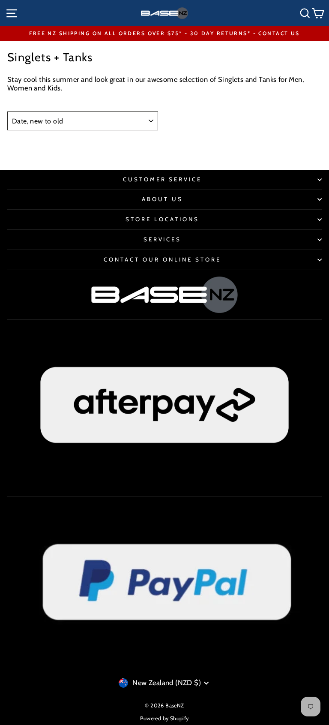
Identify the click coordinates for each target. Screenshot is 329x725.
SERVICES (163, 239)
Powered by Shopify (164, 718)
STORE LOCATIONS (162, 219)
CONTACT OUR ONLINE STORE (162, 259)
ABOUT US (162, 199)
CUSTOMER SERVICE (162, 179)
